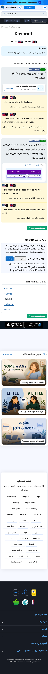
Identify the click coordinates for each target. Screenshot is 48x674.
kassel (7, 309)
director (37, 514)
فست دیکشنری (18, 659)
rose (24, 520)
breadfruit (24, 514)
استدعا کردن (37, 526)
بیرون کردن (24, 556)
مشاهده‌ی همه (6, 355)
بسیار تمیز (18, 544)
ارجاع (27, 20)
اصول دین (12, 532)
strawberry (11, 496)
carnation (10, 526)
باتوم (37, 532)
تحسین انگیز (16, 562)
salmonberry (31, 508)
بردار (10, 538)
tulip (36, 520)
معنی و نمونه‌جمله (39, 20)
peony (23, 526)
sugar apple (30, 502)
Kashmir (8, 288)
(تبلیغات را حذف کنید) (32, 165)
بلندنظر (31, 544)
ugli (38, 496)
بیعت (37, 556)
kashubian (9, 303)
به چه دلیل (32, 550)
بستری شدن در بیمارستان (29, 538)
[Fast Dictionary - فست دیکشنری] (8, 7)
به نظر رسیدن (16, 550)
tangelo (25, 496)
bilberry (16, 502)
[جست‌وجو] (4, 14)
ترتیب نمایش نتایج (10, 21)
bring (12, 520)
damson (10, 514)
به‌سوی (10, 556)
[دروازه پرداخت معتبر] (34, 592)
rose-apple (15, 508)
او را (25, 532)
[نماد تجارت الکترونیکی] (25, 592)
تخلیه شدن (32, 562)
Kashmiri (8, 293)
